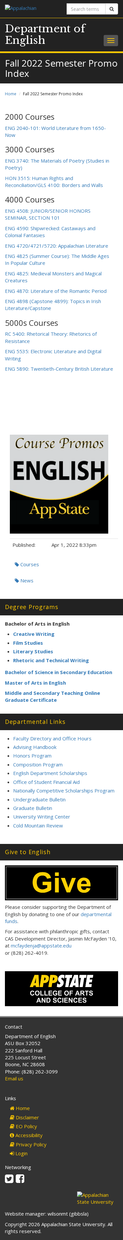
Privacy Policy (30, 1144)
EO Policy (25, 1126)
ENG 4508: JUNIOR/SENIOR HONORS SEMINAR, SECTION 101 (48, 214)
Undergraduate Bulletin (39, 799)
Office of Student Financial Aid (46, 782)
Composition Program (38, 764)
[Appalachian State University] (31, 9)
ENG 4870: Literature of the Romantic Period (56, 291)
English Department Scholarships (50, 773)
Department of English (45, 34)
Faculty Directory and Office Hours (52, 738)
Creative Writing (33, 634)
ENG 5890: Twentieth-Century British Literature (59, 368)
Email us (14, 1078)
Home (10, 94)
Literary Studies (33, 651)
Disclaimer (26, 1117)
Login (21, 1153)
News (26, 580)
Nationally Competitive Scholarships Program (63, 790)
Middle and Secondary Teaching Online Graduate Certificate (52, 696)
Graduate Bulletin (32, 808)
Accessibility (28, 1135)
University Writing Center (41, 816)
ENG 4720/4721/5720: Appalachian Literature (56, 245)
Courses (29, 564)
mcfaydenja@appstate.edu (41, 945)
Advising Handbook (34, 747)
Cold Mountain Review (38, 825)
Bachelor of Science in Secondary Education (58, 672)
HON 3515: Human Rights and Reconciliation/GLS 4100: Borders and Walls (54, 181)
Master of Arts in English (35, 682)
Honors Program (32, 755)
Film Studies (28, 642)
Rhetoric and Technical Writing (51, 660)
